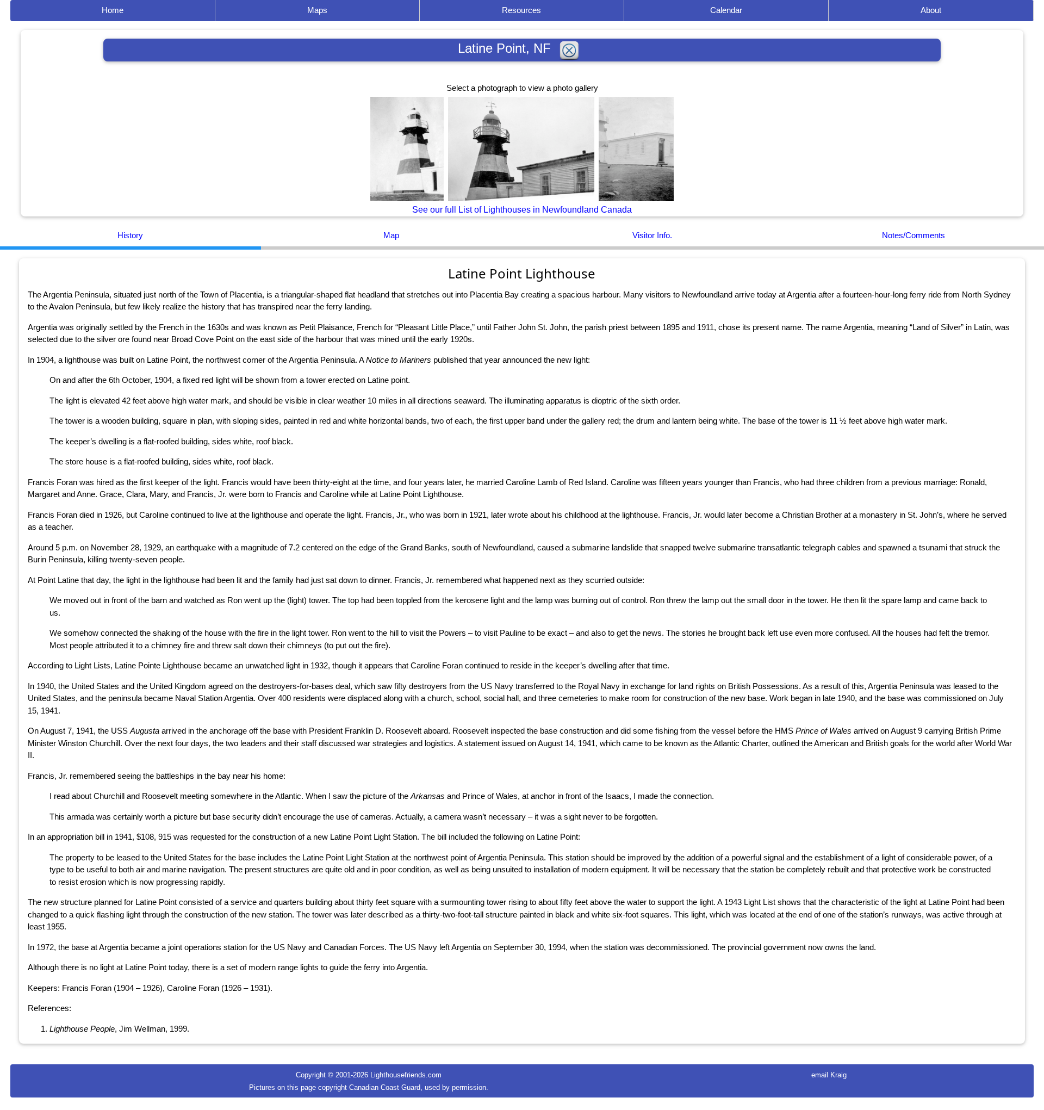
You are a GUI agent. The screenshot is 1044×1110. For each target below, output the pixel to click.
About (931, 10)
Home (112, 10)
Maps (317, 10)
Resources (521, 10)
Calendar (726, 10)
